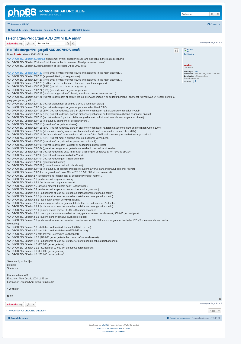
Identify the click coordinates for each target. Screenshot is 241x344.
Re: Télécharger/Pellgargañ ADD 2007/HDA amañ (43, 50)
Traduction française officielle (109, 328)
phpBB (105, 325)
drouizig (187, 65)
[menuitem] (26, 24)
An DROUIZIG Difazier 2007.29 (25, 72)
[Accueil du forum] (22, 12)
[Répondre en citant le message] (176, 50)
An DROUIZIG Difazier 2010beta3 (26, 58)
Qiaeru (127, 328)
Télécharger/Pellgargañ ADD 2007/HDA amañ (43, 38)
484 (196, 71)
